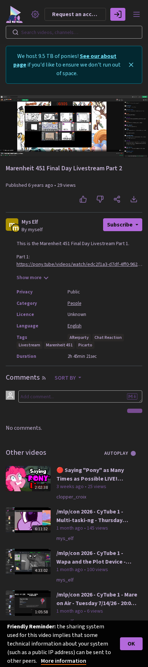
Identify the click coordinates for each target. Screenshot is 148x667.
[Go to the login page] (117, 14)
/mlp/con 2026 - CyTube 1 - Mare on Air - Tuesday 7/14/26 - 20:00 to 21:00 (96, 599)
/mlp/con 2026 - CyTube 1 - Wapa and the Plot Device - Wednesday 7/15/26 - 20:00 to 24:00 (93, 557)
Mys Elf (30, 222)
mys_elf (65, 538)
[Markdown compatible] (132, 396)
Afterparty (79, 338)
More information (63, 661)
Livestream (29, 345)
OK (131, 644)
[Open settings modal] (35, 14)
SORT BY (66, 378)
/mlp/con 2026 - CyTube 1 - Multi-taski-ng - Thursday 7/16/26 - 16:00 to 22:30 (89, 516)
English (75, 326)
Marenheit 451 (59, 345)
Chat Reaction (108, 338)
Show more (29, 277)
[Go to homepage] (16, 14)
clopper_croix (71, 497)
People (74, 303)
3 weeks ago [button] (70, 486)
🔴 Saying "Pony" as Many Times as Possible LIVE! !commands (90, 474)
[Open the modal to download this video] (133, 199)
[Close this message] (131, 64)
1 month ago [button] (70, 528)
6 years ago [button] (41, 185)
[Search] (15, 32)
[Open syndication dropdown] (44, 378)
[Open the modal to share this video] (116, 199)
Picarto (85, 345)
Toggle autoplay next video (136, 453)
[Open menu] (136, 14)
